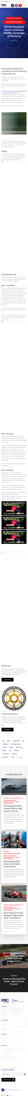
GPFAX (11, 747)
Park (10, 750)
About (2, 1022)
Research (3, 1026)
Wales (12, 757)
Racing (3, 1040)
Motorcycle (16, 1036)
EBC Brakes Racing (16, 744)
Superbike (14, 754)
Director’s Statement (19, 1026)
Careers (16, 1022)
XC (21, 757)
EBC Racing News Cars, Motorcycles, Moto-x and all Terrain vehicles (14, 22)
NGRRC (4, 750)
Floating (5, 747)
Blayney (8, 1092)
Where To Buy (4, 1010)
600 (3, 741)
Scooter (3, 1038)
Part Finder (17, 1010)
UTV (15, 1040)
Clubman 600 (16, 741)
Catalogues (4, 1024)
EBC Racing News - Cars (16, 798)
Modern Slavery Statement (5, 1029)
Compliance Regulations (4, 1015)
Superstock (5, 757)
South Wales (6, 754)
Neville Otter (19, 747)
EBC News (6, 798)
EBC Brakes (5, 744)
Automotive (4, 1036)
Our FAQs (3, 1008)
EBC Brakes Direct (18, 1013)
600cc (8, 741)
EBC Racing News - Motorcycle (14, 18)
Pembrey (16, 750)
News (15, 1024)
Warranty (3, 1013)
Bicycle (15, 1038)
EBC (23, 741)
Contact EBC (17, 1008)
